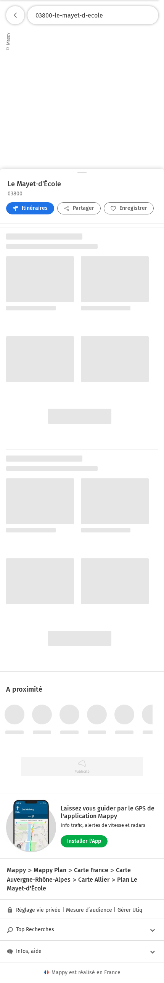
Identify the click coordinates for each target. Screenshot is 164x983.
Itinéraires (35, 208)
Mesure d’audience (89, 910)
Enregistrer (133, 208)
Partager (83, 208)
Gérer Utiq (129, 910)
